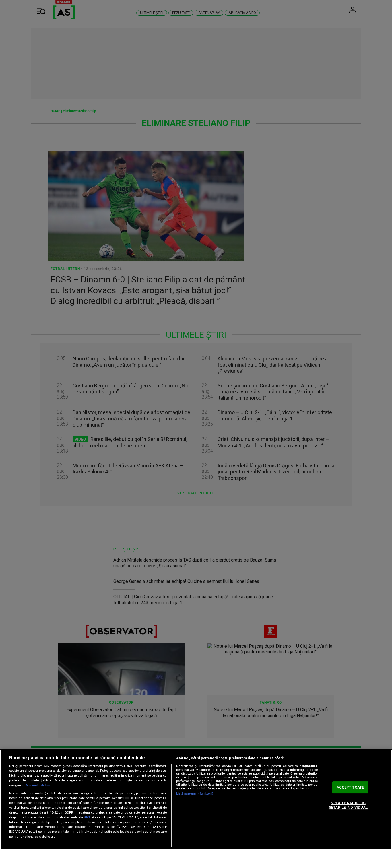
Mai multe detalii (38, 785)
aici (87, 817)
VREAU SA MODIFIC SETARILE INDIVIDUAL (348, 805)
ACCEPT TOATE (350, 787)
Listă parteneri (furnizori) (194, 793)
